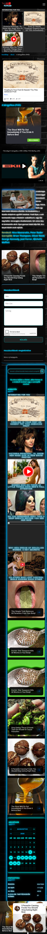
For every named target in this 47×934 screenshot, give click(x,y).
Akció (12, 55)
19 (19, 858)
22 (30, 858)
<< (11, 829)
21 (26, 858)
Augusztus (22, 829)
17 (11, 858)
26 (19, 863)
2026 (22, 834)
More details (33, 140)
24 (11, 863)
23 (34, 858)
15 (30, 852)
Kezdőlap (5, 55)
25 (15, 863)
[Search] (42, 371)
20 (23, 858)
